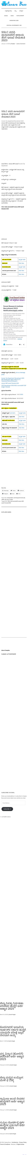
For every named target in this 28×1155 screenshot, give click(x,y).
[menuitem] (14, 379)
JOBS (2, 499)
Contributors (15, 1142)
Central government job (19, 497)
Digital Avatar (20, 1144)
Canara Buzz (14, 3)
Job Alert (12, 413)
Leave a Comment (21, 43)
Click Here (21, 263)
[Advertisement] (14, 63)
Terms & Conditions (5, 1144)
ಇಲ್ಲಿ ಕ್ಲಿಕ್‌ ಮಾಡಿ (22, 259)
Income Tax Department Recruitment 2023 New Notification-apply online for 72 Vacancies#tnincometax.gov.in (12, 379)
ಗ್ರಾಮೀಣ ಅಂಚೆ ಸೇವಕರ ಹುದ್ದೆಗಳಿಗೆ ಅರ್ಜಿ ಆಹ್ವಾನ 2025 (12, 1101)
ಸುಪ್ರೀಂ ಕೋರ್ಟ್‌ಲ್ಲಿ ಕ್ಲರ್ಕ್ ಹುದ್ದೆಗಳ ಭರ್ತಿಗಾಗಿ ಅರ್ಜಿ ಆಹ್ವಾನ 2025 (12, 1125)
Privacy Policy (23, 1142)
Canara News (10, 497)
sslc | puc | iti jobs (9, 499)
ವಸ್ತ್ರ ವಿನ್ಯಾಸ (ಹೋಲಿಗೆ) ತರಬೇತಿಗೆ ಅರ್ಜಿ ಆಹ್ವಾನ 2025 (12, 1056)
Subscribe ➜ (7, 809)
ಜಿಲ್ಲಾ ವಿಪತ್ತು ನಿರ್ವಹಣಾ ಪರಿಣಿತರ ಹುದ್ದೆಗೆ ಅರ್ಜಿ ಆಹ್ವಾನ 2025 (11, 1006)
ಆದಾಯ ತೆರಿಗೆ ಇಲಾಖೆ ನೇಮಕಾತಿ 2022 (10, 383)
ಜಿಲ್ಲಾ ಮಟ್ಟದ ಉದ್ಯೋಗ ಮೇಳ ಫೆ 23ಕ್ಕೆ (11, 1079)
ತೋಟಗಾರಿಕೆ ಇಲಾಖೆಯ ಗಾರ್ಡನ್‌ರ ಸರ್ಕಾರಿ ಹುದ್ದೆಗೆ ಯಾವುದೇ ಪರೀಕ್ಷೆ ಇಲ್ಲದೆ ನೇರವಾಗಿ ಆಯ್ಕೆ (13, 1031)
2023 (21, 394)
